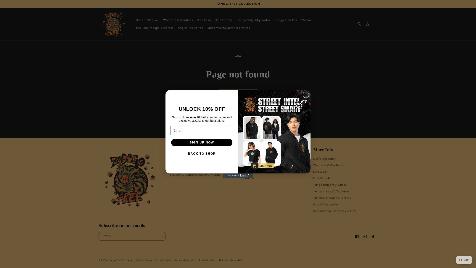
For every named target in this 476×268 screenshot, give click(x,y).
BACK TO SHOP (202, 153)
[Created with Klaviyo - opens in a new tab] (238, 175)
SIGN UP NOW (202, 142)
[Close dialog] (306, 95)
